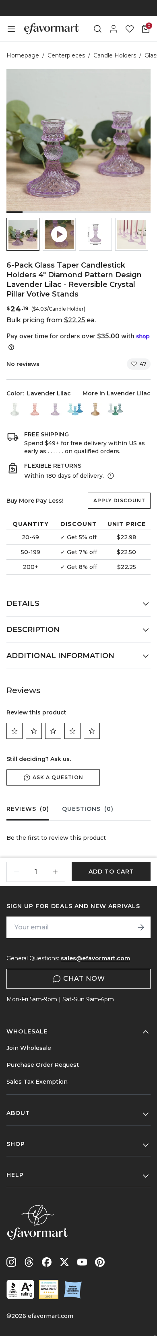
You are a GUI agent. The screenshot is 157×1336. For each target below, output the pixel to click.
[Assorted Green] (115, 409)
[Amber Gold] (95, 409)
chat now (84, 978)
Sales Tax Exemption (37, 1081)
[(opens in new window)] (20, 1289)
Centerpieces (66, 55)
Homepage (22, 55)
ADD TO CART (111, 871)
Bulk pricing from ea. (51, 320)
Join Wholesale (28, 1048)
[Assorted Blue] (75, 409)
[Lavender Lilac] (55, 409)
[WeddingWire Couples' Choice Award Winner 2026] (48, 1289)
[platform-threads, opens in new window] (29, 1262)
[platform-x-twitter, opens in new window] (64, 1262)
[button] (22, 234)
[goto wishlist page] (129, 29)
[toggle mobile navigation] (11, 29)
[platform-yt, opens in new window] (82, 1262)
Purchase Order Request (42, 1064)
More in (117, 393)
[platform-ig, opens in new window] (11, 1262)
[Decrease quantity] (16, 872)
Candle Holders (114, 55)
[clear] (14, 409)
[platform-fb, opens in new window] (47, 1262)
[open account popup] (113, 29)
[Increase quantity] (55, 872)
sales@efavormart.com (95, 958)
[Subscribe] (141, 927)
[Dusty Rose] (35, 409)
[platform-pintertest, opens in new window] (100, 1262)
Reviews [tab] (27, 808)
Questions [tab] (88, 808)
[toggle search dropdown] (97, 29)
